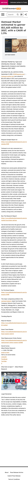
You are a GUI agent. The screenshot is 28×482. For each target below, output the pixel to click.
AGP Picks (4, 2)
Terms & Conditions (14, 479)
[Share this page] (26, 14)
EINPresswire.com (18, 74)
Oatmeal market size (7, 76)
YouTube (4, 361)
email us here (5, 352)
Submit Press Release (14, 476)
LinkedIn (4, 357)
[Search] (18, 14)
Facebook (4, 359)
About (6, 472)
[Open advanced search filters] (21, 14)
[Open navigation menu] (2, 14)
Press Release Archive (16, 472)
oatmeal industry (6, 301)
